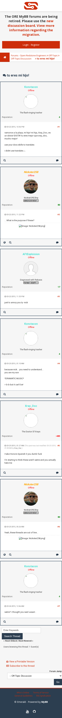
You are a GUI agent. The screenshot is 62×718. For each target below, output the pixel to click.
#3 (59, 296)
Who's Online (23, 692)
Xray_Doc (17, 448)
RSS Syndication (43, 695)
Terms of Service (41, 692)
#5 (59, 446)
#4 (59, 363)
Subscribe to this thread (22, 666)
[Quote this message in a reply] (57, 160)
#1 (59, 127)
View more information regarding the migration (31, 30)
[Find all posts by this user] (4, 160)
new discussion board (30, 23)
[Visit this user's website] (4, 242)
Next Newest (25, 641)
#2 (59, 215)
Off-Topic (53, 55)
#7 (59, 606)
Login (26, 44)
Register (35, 44)
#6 (59, 527)
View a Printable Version (22, 661)
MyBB (44, 701)
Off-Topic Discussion (21, 58)
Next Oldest (11, 641)
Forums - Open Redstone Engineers (28, 55)
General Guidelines (23, 695)
